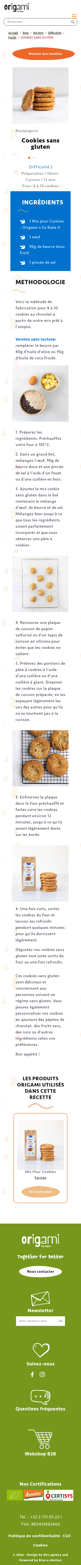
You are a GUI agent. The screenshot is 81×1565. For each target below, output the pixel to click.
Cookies (40, 1545)
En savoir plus (40, 1192)
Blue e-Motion (50, 1560)
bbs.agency (52, 1555)
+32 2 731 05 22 (44, 1516)
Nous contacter (40, 1271)
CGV (67, 1536)
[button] (43, 53)
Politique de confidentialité (34, 1536)
